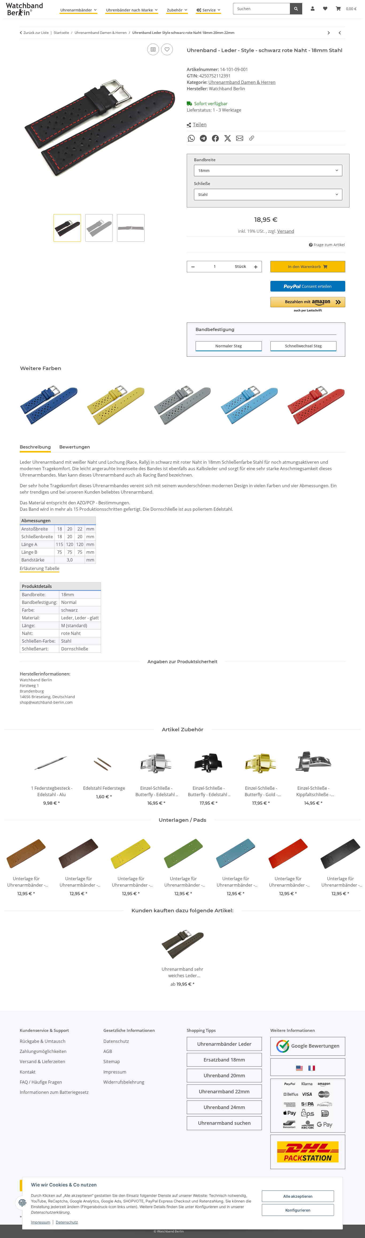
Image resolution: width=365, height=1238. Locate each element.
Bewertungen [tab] (74, 447)
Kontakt (28, 1072)
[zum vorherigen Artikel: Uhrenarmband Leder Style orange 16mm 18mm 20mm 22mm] (339, 32)
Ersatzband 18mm (224, 1059)
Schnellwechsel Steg (303, 345)
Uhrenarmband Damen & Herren (241, 82)
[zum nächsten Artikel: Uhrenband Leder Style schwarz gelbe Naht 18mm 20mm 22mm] (328, 32)
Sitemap (111, 1061)
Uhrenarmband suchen (224, 1123)
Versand (285, 231)
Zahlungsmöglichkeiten (43, 1051)
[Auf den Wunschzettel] (167, 49)
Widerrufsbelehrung (123, 1082)
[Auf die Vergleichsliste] (153, 49)
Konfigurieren (297, 1210)
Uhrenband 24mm (224, 1107)
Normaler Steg (228, 345)
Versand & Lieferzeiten (42, 1061)
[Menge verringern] (193, 266)
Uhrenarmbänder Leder (224, 1044)
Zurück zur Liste (36, 32)
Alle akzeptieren (298, 1196)
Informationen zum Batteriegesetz (54, 1092)
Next (336, 404)
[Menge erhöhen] (256, 266)
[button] (197, 124)
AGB (107, 1051)
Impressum (40, 1222)
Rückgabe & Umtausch (42, 1041)
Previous (28, 404)
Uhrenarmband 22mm (224, 1091)
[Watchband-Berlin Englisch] (301, 1068)
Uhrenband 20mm (224, 1075)
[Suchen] (296, 8)
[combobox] (268, 170)
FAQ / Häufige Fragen (41, 1082)
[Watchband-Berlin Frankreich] (313, 1068)
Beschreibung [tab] (35, 447)
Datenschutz (67, 1222)
